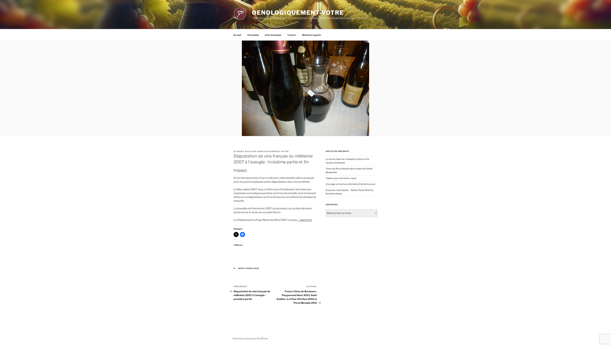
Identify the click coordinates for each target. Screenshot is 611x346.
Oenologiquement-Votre (298, 12)
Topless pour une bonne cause (341, 178)
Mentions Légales (311, 35)
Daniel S (242, 170)
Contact (292, 35)
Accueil (237, 35)
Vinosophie (253, 35)
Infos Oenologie (273, 35)
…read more (305, 219)
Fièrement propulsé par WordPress (250, 338)
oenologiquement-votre (273, 151)
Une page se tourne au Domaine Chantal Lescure (350, 184)
